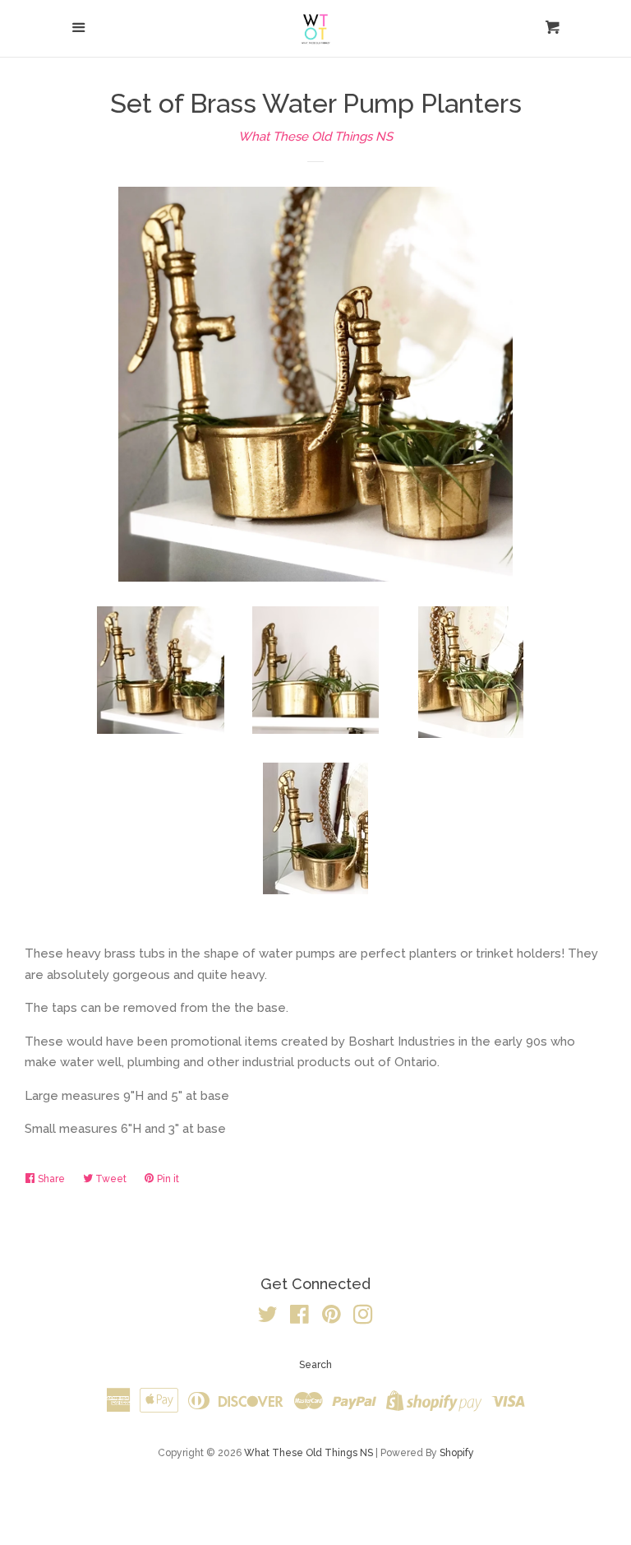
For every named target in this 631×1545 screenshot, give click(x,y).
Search (315, 1365)
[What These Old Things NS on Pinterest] (331, 1318)
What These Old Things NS (315, 136)
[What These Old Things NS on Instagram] (363, 1318)
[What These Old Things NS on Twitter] (268, 1318)
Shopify (457, 1453)
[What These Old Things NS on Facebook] (299, 1318)
